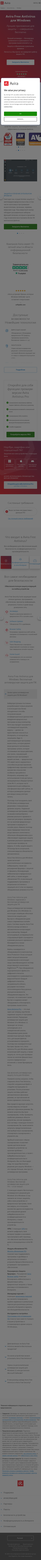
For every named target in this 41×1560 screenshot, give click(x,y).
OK (20, 113)
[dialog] (20, 101)
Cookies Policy (8, 106)
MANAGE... (20, 119)
